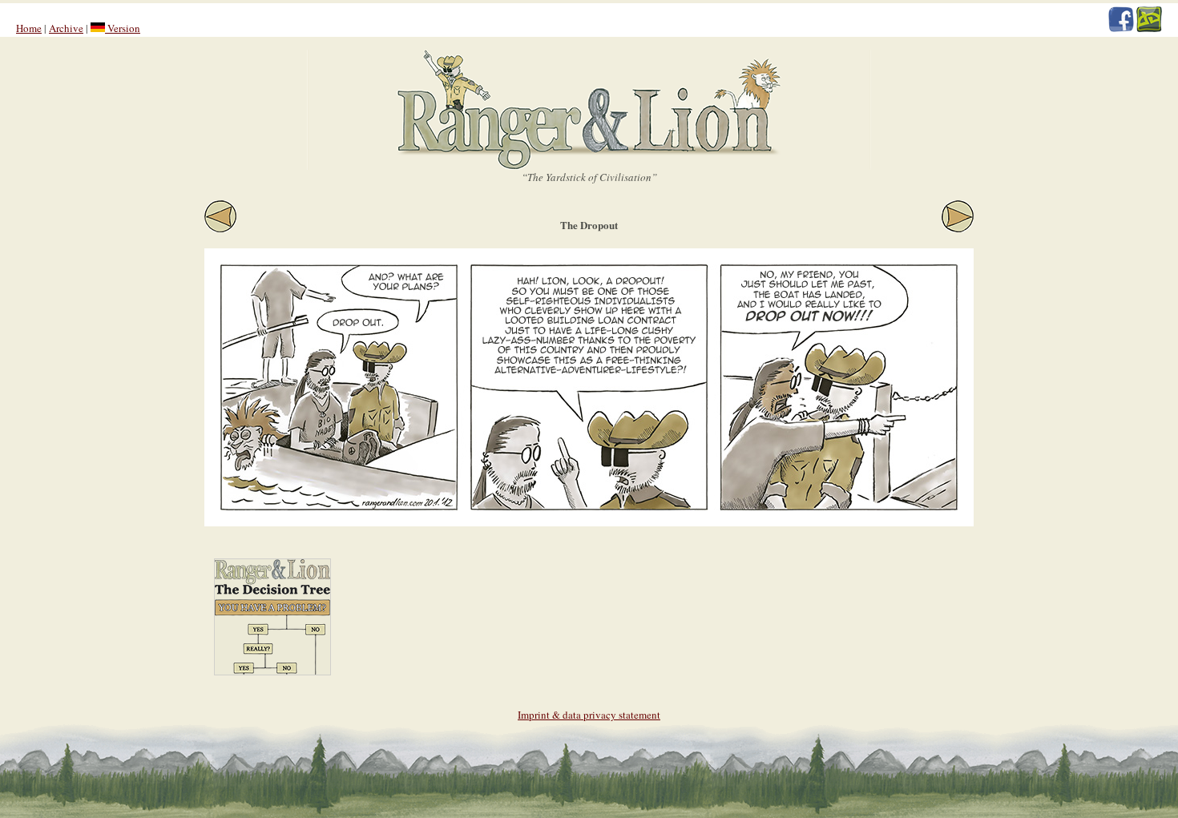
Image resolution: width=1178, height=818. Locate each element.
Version (122, 28)
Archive (66, 28)
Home (29, 28)
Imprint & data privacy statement (589, 714)
